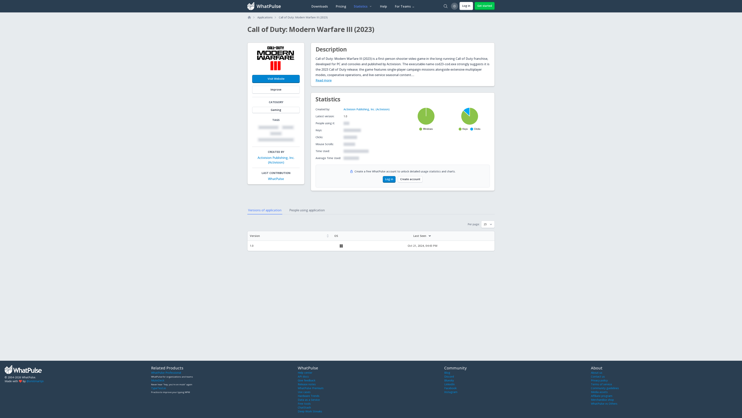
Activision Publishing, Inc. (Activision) (367, 109)
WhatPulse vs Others (604, 403)
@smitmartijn (35, 381)
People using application (307, 210)
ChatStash (304, 407)
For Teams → (405, 6)
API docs (303, 376)
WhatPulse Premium (310, 388)
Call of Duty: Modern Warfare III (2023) (303, 17)
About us (596, 372)
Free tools (304, 403)
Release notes (307, 384)
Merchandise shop (602, 400)
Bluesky (449, 380)
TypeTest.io (158, 388)
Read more (324, 80)
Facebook (450, 388)
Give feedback (306, 380)
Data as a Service (309, 400)
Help (383, 6)
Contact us (598, 376)
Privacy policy (599, 380)
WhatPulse (276, 179)
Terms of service (601, 384)
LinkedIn (449, 384)
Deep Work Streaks (310, 411)
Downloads (319, 6)
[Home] (249, 17)
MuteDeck (157, 380)
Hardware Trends (308, 396)
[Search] (445, 6)
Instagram (450, 392)
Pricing (341, 6)
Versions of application (265, 210)
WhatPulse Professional (166, 372)
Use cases (304, 392)
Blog (447, 372)
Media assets (599, 392)
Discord (449, 376)
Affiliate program (601, 396)
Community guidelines (605, 388)
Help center (305, 372)
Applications (265, 17)
